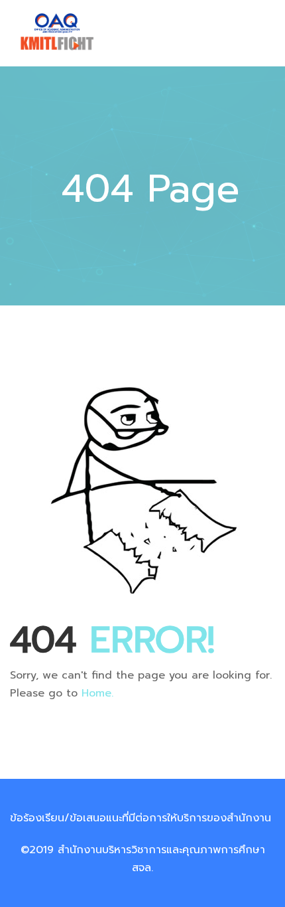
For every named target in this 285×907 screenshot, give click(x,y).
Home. (97, 693)
